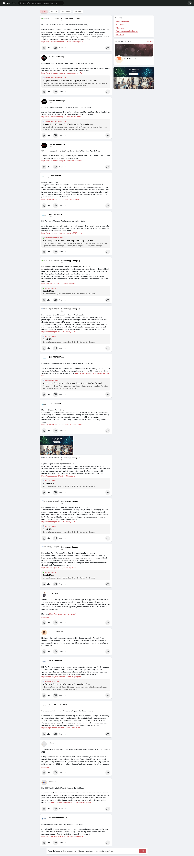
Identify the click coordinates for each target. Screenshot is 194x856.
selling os (52, 743)
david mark (53, 593)
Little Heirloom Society (57, 704)
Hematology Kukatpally (70, 261)
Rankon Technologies (57, 57)
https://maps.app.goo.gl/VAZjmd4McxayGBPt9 (58, 283)
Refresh (150, 41)
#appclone (120, 25)
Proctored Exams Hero (57, 818)
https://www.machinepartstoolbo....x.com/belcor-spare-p (62, 42)
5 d (49, 706)
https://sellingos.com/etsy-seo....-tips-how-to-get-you (71, 803)
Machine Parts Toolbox (70, 19)
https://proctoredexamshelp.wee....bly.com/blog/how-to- (62, 836)
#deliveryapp (120, 28)
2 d (62, 460)
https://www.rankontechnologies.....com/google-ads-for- (62, 73)
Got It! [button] (142, 851)
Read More (45, 617)
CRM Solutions (130, 58)
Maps (79, 11)
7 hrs (50, 178)
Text (55, 11)
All (45, 11)
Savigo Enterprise (55, 631)
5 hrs (50, 59)
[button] (41, 3)
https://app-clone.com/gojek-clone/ (62, 614)
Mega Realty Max (55, 660)
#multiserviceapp (122, 22)
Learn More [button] (109, 851)
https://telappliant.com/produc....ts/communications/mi (61, 424)
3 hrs (62, 21)
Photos (67, 11)
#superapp (120, 34)
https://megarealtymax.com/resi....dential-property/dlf (61, 677)
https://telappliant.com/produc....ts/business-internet (60, 199)
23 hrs (50, 216)
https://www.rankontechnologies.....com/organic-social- (61, 117)
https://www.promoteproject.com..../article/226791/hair (61, 233)
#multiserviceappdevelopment (127, 31)
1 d (62, 263)
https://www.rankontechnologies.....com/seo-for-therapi (61, 161)
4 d (49, 663)
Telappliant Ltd (54, 176)
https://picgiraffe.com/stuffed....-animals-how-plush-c (61, 728)
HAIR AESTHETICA (56, 214)
